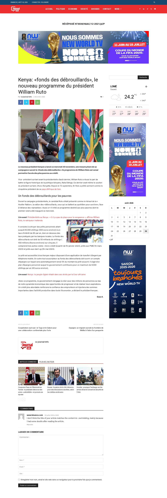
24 (112, 231)
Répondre (30, 424)
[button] (154, 2)
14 (135, 222)
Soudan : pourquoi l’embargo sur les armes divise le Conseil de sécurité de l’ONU (90, 389)
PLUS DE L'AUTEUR (46, 362)
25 (118, 231)
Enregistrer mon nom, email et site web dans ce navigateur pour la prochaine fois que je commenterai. (61, 480)
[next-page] (23, 399)
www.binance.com (35, 415)
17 (112, 226)
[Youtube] (155, 9)
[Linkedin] (143, 9)
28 (135, 231)
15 (140, 222)
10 (112, 222)
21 (135, 226)
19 (124, 226)
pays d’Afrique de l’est (51, 189)
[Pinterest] (31, 102)
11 (118, 222)
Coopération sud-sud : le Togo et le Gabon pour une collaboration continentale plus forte (37, 329)
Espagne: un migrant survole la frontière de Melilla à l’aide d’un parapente (86, 329)
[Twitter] (151, 9)
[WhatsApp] (37, 102)
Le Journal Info (26, 97)
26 (124, 231)
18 (118, 226)
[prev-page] (19, 399)
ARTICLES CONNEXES (28, 362)
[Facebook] (140, 9)
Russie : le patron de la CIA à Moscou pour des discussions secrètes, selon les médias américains (60, 389)
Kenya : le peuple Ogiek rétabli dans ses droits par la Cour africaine (57, 274)
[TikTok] (147, 9)
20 (130, 226)
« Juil (111, 239)
